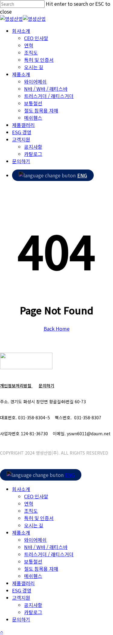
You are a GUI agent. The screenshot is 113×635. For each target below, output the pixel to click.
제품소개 (21, 532)
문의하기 (46, 386)
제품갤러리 (23, 583)
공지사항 (33, 604)
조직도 (31, 510)
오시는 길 (33, 525)
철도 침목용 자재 (41, 568)
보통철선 (33, 561)
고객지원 (21, 597)
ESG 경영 (21, 590)
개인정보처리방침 (16, 386)
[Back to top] (1, 631)
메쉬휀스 (33, 575)
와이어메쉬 (35, 539)
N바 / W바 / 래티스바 (45, 547)
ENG (82, 175)
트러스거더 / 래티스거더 (49, 554)
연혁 (28, 503)
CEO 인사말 (36, 496)
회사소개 (21, 489)
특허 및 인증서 (39, 518)
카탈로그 (33, 612)
